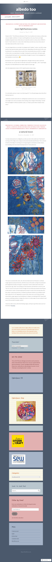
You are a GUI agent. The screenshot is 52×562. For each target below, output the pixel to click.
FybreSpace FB (17, 378)
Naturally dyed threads (38, 126)
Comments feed (15, 538)
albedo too (26, 9)
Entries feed (14, 536)
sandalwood (43, 128)
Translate (22, 347)
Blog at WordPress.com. (26, 551)
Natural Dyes (26, 126)
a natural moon (26, 132)
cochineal (16, 125)
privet (27, 128)
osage (7, 128)
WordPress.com (15, 541)
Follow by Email (17, 500)
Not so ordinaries (24, 25)
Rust (31, 25)
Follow (14, 513)
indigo (9, 126)
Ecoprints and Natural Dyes (22, 24)
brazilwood (9, 24)
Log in (13, 533)
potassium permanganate (17, 128)
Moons (20, 126)
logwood (14, 126)
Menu (26, 1)
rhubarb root (34, 128)
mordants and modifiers (38, 24)
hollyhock (43, 125)
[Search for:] (26, 490)
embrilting (23, 125)
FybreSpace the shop (33, 125)
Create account (15, 531)
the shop (13, 305)
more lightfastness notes (26, 29)
